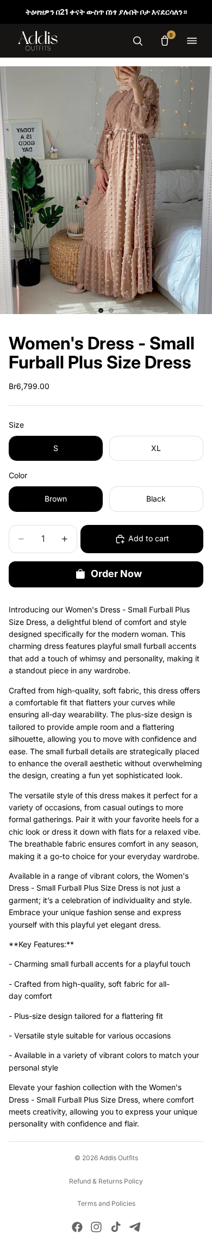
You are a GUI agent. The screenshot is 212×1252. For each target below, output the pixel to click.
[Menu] (192, 41)
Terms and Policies (106, 1203)
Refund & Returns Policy (106, 1181)
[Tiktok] (115, 1227)
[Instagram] (96, 1227)
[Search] (137, 41)
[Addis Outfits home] (38, 40)
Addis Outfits (118, 1158)
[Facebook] (77, 1227)
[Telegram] (134, 1227)
